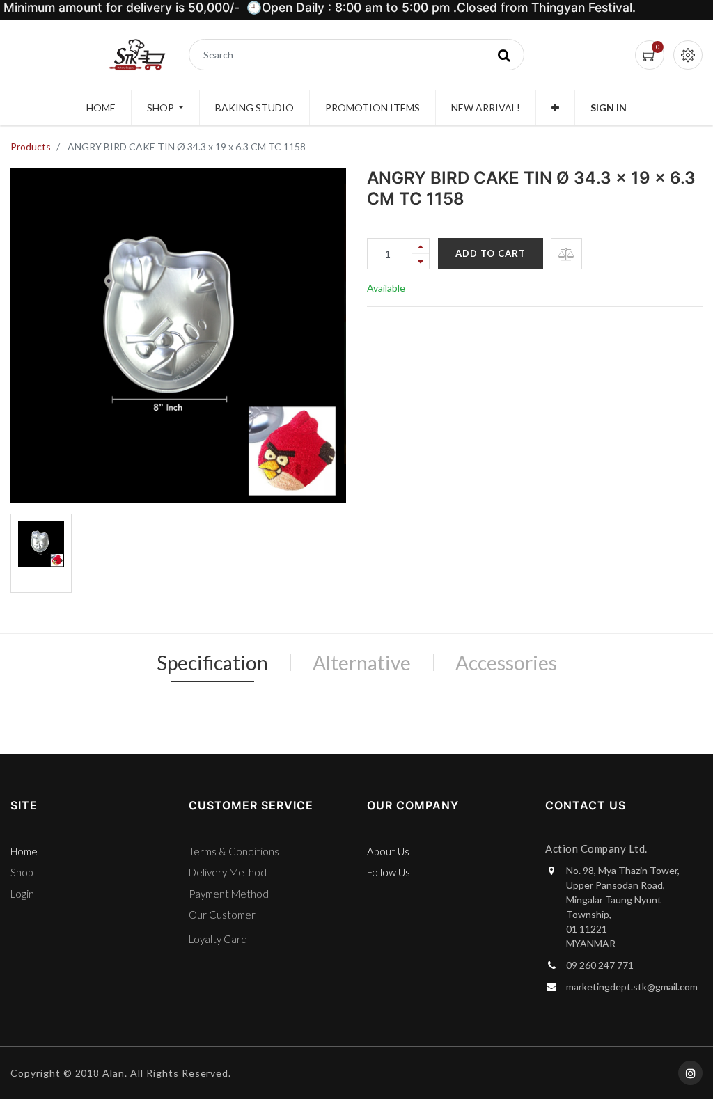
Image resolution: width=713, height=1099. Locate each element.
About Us (388, 851)
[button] (555, 107)
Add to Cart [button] (490, 253)
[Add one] (420, 246)
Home (24, 851)
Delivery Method (228, 872)
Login (22, 893)
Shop (21, 872)
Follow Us (388, 872)
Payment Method (229, 893)
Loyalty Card (218, 939)
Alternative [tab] (362, 662)
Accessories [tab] (506, 662)
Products (30, 146)
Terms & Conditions (234, 851)
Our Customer (222, 914)
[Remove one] (420, 261)
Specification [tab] (212, 662)
